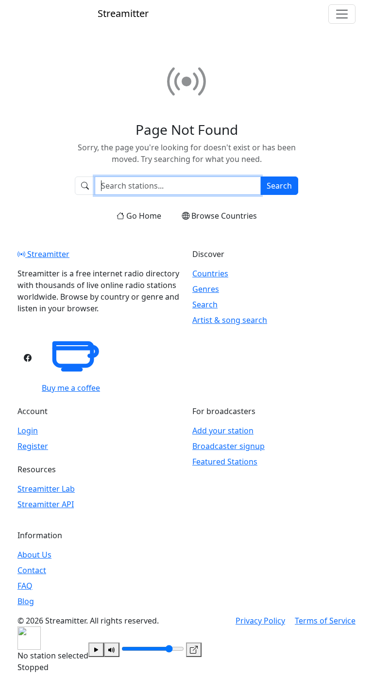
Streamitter (47, 254)
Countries (210, 273)
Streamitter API (45, 504)
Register (32, 446)
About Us (34, 554)
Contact (31, 570)
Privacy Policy (260, 620)
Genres (205, 289)
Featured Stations (224, 461)
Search (279, 185)
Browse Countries (224, 215)
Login (27, 430)
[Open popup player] (194, 649)
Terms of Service (325, 620)
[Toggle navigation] (342, 14)
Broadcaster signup (228, 446)
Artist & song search (229, 320)
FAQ (25, 585)
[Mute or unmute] (111, 649)
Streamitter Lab (46, 488)
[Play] (96, 649)
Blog (25, 601)
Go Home (143, 215)
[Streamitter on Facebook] (27, 358)
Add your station (223, 430)
